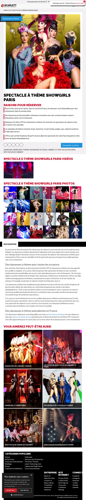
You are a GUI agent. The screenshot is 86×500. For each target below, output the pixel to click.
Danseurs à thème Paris (15, 405)
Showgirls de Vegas (38, 150)
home (6, 10)
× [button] (31, 475)
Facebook (75, 476)
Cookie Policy (63, 480)
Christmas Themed (31, 462)
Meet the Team (49, 478)
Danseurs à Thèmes (21, 150)
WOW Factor (9, 459)
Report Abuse (49, 483)
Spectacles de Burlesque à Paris (58, 445)
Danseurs (8, 150)
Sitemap (61, 490)
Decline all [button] (24, 490)
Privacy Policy (63, 478)
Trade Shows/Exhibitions (13, 468)
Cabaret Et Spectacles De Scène (61, 150)
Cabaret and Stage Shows (34, 466)
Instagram (76, 478)
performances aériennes (55, 314)
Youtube (75, 485)
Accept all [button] (10, 490)
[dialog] (18, 485)
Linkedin (75, 487)
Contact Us (48, 480)
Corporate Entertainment (14, 462)
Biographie (10, 244)
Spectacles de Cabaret (13, 152)
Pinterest (75, 480)
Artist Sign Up (63, 483)
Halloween (28, 457)
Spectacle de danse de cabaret (19, 445)
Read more (18, 486)
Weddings (8, 464)
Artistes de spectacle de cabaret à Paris (60, 366)
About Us (47, 476)
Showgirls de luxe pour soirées (58, 405)
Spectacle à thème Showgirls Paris (25, 10)
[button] (5, 145)
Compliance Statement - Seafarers (48, 487)
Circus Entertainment (32, 468)
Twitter (75, 483)
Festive (7, 457)
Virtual (7, 466)
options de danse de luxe (21, 317)
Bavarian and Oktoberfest (34, 459)
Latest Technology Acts (33, 464)
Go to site (80, 3)
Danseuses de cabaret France (18, 366)
